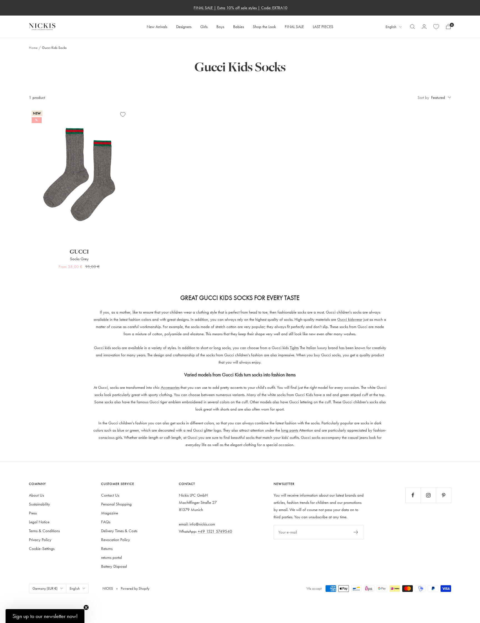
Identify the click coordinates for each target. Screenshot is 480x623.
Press (33, 513)
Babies (238, 26)
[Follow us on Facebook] (413, 495)
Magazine (109, 513)
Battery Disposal (114, 566)
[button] (45, 616)
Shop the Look (264, 26)
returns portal (111, 557)
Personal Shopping (116, 504)
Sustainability (39, 504)
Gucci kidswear (349, 319)
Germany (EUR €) (45, 588)
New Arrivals (157, 26)
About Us (36, 495)
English (391, 26)
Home (33, 47)
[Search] (412, 26)
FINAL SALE (294, 26)
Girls (204, 26)
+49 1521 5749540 (215, 531)
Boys (220, 26)
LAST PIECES (323, 26)
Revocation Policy (115, 539)
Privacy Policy (40, 539)
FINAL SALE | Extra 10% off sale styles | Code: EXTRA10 (241, 7)
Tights (294, 347)
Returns (106, 548)
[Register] (356, 532)
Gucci (79, 251)
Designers (183, 26)
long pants (289, 430)
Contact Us (110, 495)
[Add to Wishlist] (122, 114)
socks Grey (79, 258)
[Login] (424, 26)
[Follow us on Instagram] (428, 495)
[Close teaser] (86, 607)
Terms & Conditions (44, 530)
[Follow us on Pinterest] (443, 495)
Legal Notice (39, 521)
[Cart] (448, 26)
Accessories (170, 387)
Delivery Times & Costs (119, 530)
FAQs (105, 521)
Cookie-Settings (41, 548)
